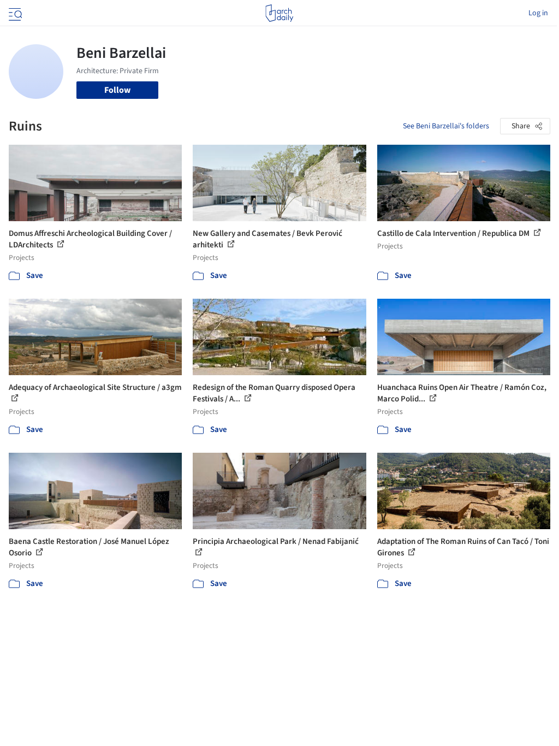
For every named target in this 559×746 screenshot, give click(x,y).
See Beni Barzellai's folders (446, 126)
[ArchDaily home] (279, 13)
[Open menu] (14, 13)
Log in (538, 13)
